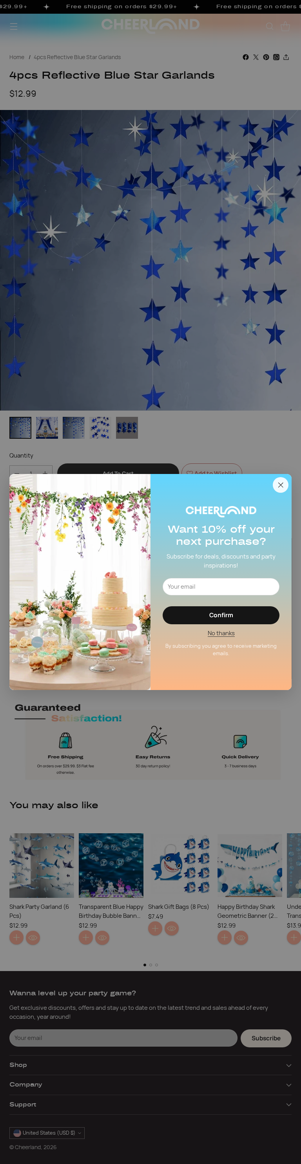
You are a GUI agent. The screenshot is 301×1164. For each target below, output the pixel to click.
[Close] (280, 485)
